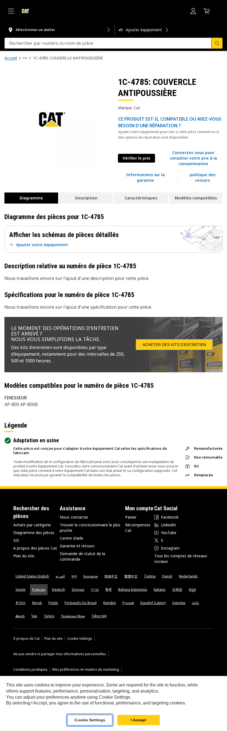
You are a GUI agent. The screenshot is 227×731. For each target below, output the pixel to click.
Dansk (167, 576)
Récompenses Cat (138, 527)
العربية (60, 576)
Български (90, 576)
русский (128, 602)
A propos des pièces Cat (35, 548)
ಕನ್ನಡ (192, 589)
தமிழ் (195, 602)
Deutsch (58, 589)
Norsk (37, 602)
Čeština (150, 576)
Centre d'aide (71, 538)
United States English (32, 576)
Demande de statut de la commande (82, 556)
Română (109, 602)
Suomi (20, 589)
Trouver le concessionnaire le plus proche (90, 527)
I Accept (138, 720)
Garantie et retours (77, 545)
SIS (16, 540)
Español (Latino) (153, 602)
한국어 (20, 602)
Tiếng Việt (99, 616)
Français (38, 589)
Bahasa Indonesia (132, 589)
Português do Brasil (81, 602)
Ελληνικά (78, 589)
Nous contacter (74, 517)
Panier (130, 517)
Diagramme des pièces (34, 532)
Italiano (160, 589)
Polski (53, 602)
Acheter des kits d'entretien (174, 344)
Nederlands (188, 576)
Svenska (178, 602)
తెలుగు (20, 616)
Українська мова (73, 616)
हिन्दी (108, 589)
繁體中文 (131, 576)
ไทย (34, 616)
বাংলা (74, 576)
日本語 (177, 589)
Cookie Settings (79, 638)
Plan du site (23, 555)
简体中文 (111, 576)
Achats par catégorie (32, 524)
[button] (193, 158)
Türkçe (49, 616)
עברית (95, 589)
